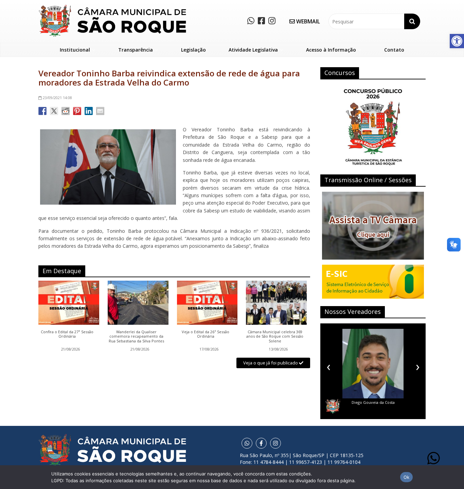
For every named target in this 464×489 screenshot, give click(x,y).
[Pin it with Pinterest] (77, 111)
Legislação (193, 49)
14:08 (57, 97)
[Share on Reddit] (65, 111)
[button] (457, 41)
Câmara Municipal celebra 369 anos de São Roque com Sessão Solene (274, 336)
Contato (394, 49)
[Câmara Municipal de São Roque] (112, 7)
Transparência (135, 49)
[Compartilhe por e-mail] (100, 111)
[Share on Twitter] (54, 111)
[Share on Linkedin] (89, 111)
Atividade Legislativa (253, 49)
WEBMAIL (307, 21)
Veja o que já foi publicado (271, 363)
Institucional (75, 49)
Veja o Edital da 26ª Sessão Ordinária (205, 334)
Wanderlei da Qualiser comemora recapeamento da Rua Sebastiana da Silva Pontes (136, 336)
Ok (407, 477)
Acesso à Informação (331, 49)
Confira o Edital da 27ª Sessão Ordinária (67, 334)
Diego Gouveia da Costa (373, 402)
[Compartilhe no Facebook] (42, 111)
